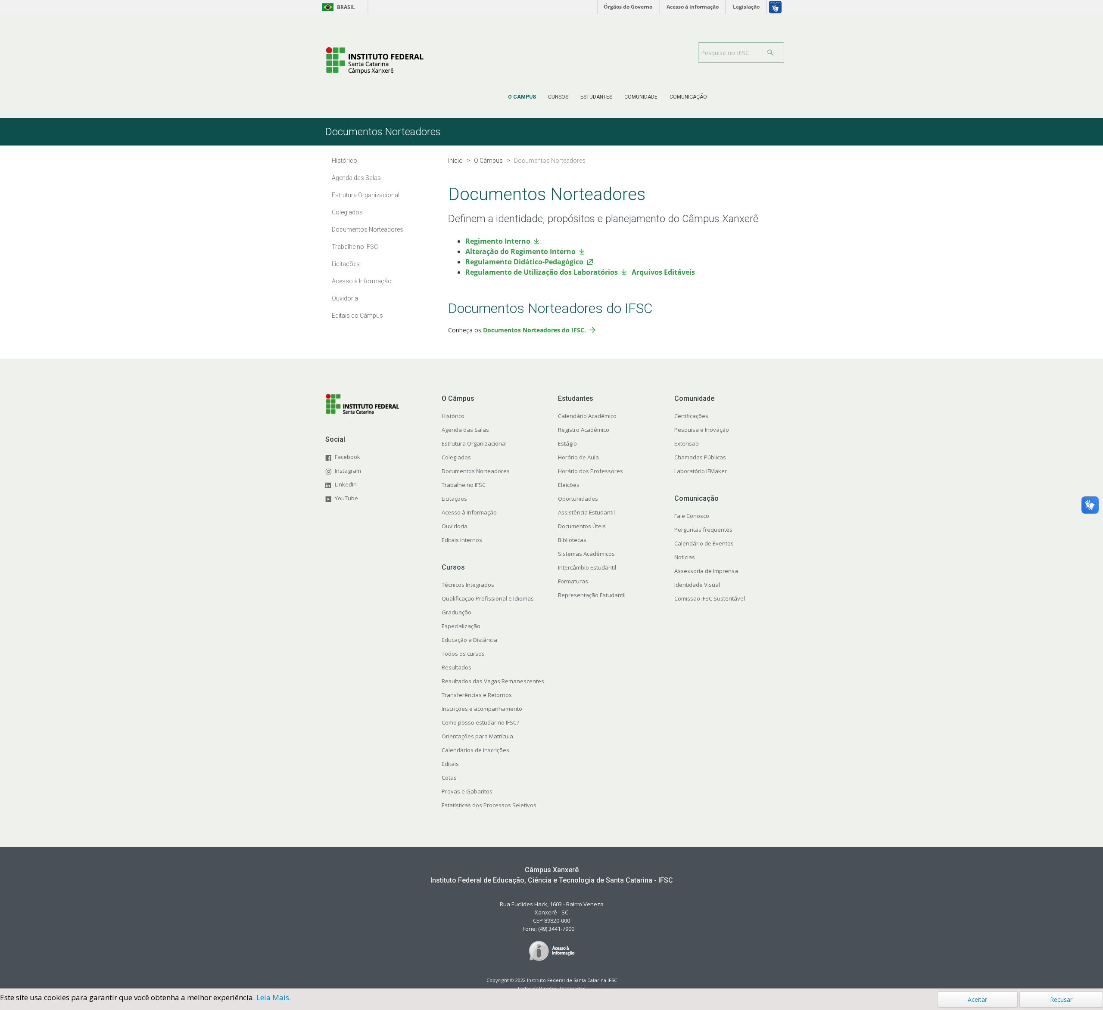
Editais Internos (462, 540)
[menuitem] (522, 97)
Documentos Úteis (582, 526)
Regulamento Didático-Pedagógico (524, 261)
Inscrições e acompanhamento (482, 709)
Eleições (569, 485)
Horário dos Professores (590, 471)
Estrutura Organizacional (474, 443)
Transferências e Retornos (477, 695)
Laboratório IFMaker (700, 471)
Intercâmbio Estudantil (587, 567)
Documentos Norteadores (476, 471)
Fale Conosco (691, 516)
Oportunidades (578, 498)
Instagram (348, 470)
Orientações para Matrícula (477, 736)
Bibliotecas (572, 540)
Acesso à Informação (469, 512)
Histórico (453, 416)
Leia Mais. (273, 997)
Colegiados (456, 457)
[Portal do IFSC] (374, 60)
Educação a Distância (469, 640)
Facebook (347, 457)
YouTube (346, 498)
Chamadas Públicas (700, 457)
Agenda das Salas (465, 430)
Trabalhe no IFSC (464, 485)
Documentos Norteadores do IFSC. (534, 330)
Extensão (686, 443)
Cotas (449, 777)
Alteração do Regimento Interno (520, 251)
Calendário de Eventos (704, 543)
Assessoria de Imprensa (706, 571)
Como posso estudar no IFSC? (480, 722)
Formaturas (573, 581)
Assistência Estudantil (586, 512)
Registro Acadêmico (583, 430)
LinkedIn (346, 484)
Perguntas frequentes (703, 529)
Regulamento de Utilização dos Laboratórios (541, 272)
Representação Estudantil (592, 595)
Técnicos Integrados (468, 585)
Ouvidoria (454, 526)
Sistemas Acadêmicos (586, 554)
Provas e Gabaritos (467, 791)
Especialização (461, 626)
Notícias (684, 557)
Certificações (691, 416)
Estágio (567, 443)
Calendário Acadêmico (587, 416)
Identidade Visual (697, 585)
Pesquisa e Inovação (701, 430)
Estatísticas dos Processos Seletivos (489, 805)
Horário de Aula (578, 457)
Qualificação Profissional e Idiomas (488, 598)
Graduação (456, 612)
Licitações (454, 498)
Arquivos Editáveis (664, 272)
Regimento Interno (497, 241)
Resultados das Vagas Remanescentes (493, 681)
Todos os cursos (463, 653)
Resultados (456, 667)
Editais (450, 764)
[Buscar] (770, 52)
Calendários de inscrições (475, 750)
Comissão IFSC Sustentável (709, 598)
